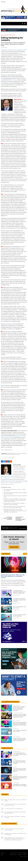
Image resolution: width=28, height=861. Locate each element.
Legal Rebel (9, 476)
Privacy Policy (13, 852)
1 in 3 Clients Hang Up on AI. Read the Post (13, 808)
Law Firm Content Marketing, (20, 453)
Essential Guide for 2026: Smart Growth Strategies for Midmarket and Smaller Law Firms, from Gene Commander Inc (15, 511)
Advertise (19, 854)
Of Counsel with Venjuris (19, 469)
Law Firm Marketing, (5, 454)
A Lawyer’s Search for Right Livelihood (8, 518)
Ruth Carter (4, 47)
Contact (25, 854)
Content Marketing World (20, 50)
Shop (22, 856)
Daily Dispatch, (10, 453)
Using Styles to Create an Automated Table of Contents (20, 519)
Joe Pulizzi (14, 80)
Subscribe (14, 547)
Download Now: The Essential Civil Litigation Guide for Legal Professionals (14, 504)
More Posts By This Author (7, 484)
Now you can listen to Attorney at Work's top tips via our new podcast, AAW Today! (14, 507)
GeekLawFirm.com (6, 482)
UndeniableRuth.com (17, 482)
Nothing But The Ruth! (15, 454)
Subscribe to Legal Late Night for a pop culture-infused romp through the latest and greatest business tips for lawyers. (15, 500)
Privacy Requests (23, 852)
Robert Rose (7, 50)
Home (25, 856)
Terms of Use (13, 854)
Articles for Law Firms (14, 528)
